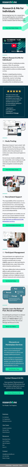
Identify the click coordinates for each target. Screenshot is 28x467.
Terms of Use (15, 465)
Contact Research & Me (14, 393)
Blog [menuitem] (3, 445)
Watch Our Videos (11, 326)
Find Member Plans (14, 369)
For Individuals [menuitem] (6, 417)
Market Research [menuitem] (6, 432)
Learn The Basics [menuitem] (6, 441)
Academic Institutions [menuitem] (7, 428)
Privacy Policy (9, 465)
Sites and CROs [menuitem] (6, 430)
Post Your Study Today (12, 28)
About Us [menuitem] (4, 447)
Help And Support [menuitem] (6, 443)
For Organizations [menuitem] (6, 419)
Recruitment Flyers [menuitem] (6, 439)
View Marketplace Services (13, 225)
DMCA (20, 465)
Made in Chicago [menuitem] (6, 458)
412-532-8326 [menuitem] (6, 456)
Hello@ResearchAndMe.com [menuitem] (8, 454)
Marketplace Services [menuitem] (7, 421)
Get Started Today (11, 281)
